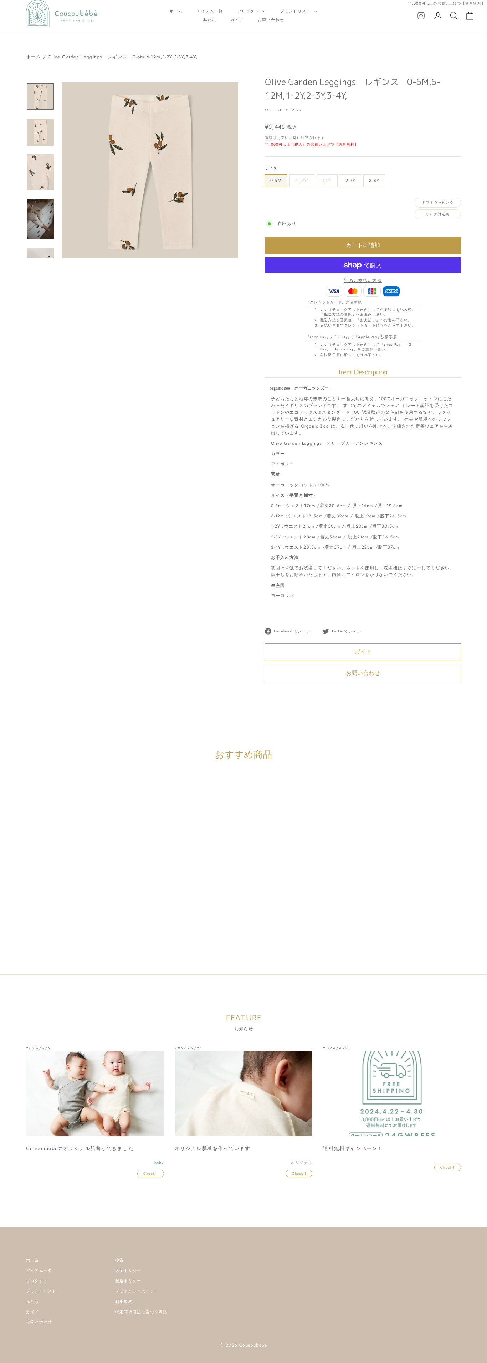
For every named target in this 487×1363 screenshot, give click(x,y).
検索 (119, 1260)
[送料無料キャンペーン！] (392, 1093)
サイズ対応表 (438, 214)
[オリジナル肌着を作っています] (244, 1093)
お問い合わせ (271, 19)
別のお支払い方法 (363, 280)
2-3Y (350, 180)
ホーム (176, 11)
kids (75, 920)
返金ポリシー (128, 1270)
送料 (269, 137)
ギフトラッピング (438, 202)
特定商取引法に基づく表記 (141, 1312)
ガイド (237, 19)
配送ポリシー (128, 1281)
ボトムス (119, 920)
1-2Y (327, 180)
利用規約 (124, 1301)
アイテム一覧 (210, 11)
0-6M (276, 180)
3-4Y (374, 180)
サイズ (271, 168)
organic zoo (95, 920)
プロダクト (249, 11)
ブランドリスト (296, 11)
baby (62, 920)
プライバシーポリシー (137, 1291)
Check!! (150, 1173)
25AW (47, 920)
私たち (209, 19)
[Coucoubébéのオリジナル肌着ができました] (95, 1093)
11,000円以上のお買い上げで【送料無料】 (446, 3)
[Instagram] (421, 15)
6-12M (302, 180)
